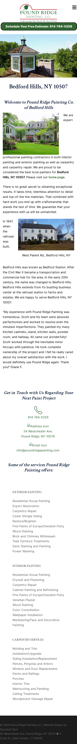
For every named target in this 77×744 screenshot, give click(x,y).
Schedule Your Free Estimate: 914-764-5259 (39, 26)
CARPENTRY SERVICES (28, 640)
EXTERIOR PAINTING (27, 492)
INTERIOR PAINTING (27, 566)
